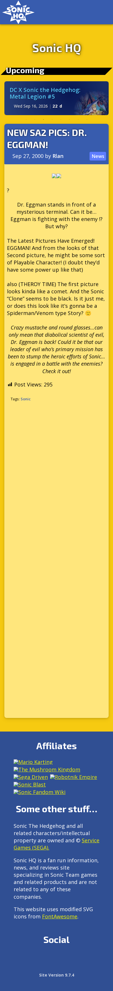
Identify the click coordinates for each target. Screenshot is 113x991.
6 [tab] (69, 119)
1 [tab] (26, 119)
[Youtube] (81, 959)
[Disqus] (56, 483)
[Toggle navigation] (102, 12)
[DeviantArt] (68, 959)
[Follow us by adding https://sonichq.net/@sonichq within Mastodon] (18, 959)
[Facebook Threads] (93, 959)
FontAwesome (59, 916)
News (98, 156)
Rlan (57, 155)
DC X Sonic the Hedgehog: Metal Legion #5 (45, 93)
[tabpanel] (56, 98)
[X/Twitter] (43, 959)
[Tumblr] (56, 959)
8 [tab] (87, 119)
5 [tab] (61, 119)
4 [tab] (52, 119)
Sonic (26, 398)
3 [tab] (43, 119)
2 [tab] (35, 119)
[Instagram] (31, 959)
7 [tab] (78, 119)
